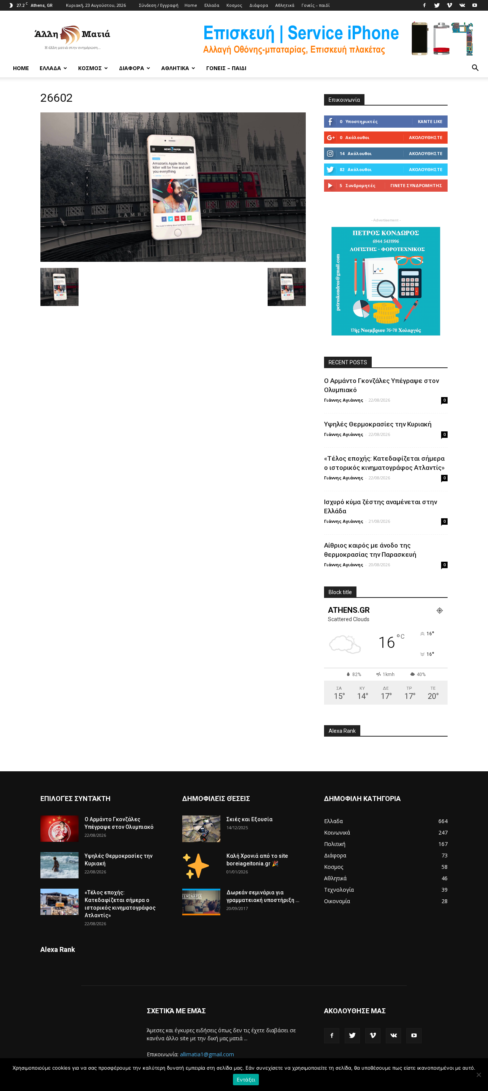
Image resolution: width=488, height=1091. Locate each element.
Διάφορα (258, 5)
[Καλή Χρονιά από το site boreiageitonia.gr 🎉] (196, 865)
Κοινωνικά (337, 832)
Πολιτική (334, 843)
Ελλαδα (211, 5)
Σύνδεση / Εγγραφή (158, 5)
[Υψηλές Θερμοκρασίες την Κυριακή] (59, 865)
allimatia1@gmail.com (207, 1054)
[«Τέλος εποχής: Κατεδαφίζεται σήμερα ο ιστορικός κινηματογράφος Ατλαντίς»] (59, 902)
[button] (475, 68)
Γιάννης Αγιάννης (343, 400)
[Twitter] (437, 5)
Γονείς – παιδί (316, 5)
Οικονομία (337, 901)
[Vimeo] (449, 5)
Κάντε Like (430, 121)
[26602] (173, 260)
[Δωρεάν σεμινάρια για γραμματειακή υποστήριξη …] (201, 902)
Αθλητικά (284, 5)
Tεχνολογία (339, 889)
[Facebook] (424, 5)
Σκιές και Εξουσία (249, 819)
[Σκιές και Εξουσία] (201, 828)
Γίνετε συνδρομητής (416, 185)
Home (191, 5)
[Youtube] (474, 5)
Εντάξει (246, 1080)
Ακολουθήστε (425, 137)
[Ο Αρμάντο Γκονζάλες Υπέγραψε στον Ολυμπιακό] (59, 828)
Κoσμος (234, 5)
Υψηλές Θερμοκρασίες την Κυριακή (378, 424)
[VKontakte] (462, 5)
